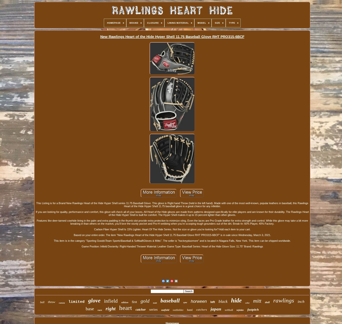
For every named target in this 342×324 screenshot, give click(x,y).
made (155, 303)
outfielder (178, 310)
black (223, 301)
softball (229, 310)
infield (111, 301)
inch (301, 301)
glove (94, 300)
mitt (257, 301)
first (134, 302)
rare (100, 310)
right (111, 308)
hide (236, 300)
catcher (141, 309)
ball (42, 302)
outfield (165, 310)
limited (76, 302)
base (90, 308)
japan (216, 309)
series (153, 309)
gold (145, 301)
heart (125, 307)
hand (190, 309)
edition (124, 302)
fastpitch (253, 309)
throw (51, 302)
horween (199, 301)
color (247, 303)
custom (62, 303)
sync (185, 302)
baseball (170, 300)
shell (267, 302)
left (212, 302)
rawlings (283, 300)
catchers (201, 309)
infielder (240, 310)
